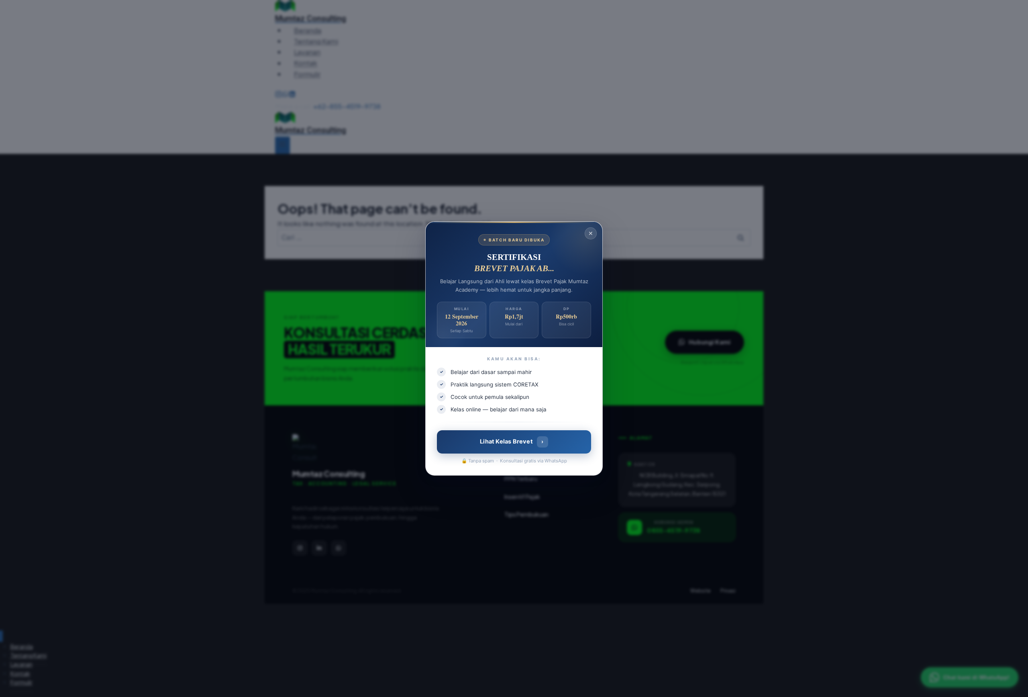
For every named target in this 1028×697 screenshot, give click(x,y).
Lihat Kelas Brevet (511, 441)
